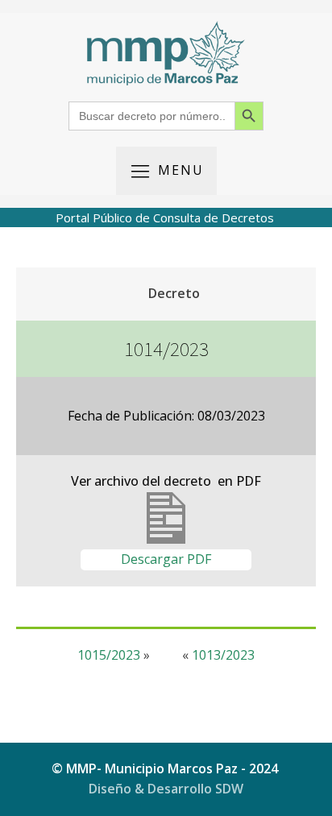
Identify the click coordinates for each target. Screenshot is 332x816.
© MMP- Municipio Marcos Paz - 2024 (166, 768)
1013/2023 (223, 655)
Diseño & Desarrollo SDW (166, 788)
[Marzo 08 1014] (166, 539)
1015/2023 (108, 655)
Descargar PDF (166, 559)
